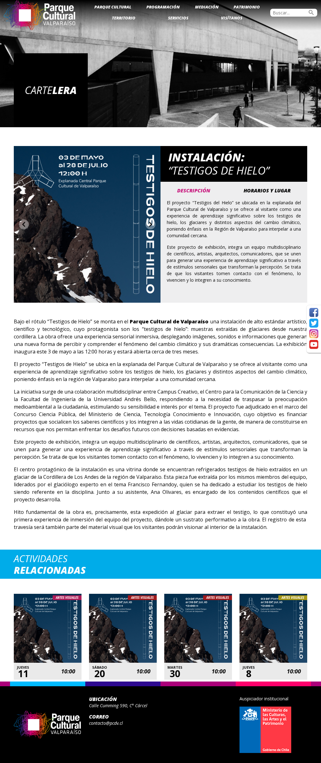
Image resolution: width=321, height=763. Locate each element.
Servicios (178, 18)
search (311, 12)
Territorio (123, 18)
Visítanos (231, 18)
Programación (163, 7)
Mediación (206, 7)
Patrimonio (247, 7)
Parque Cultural (112, 7)
